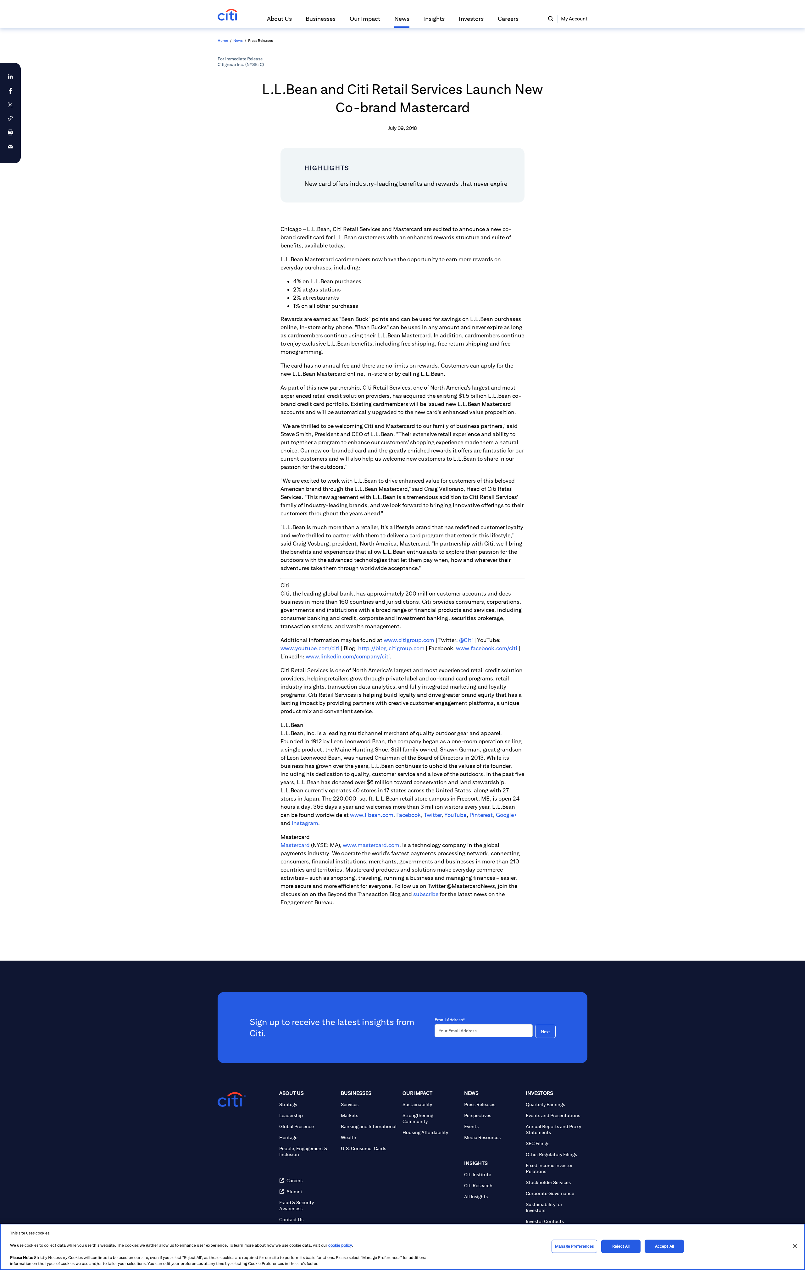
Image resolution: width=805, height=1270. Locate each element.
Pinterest (481, 815)
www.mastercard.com (371, 845)
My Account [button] (574, 19)
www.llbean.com (371, 815)
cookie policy (340, 1245)
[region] (402, 1247)
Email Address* (450, 1019)
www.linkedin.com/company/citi (348, 656)
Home (223, 40)
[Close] (795, 1246)
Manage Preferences (574, 1246)
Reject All (621, 1246)
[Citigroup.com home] (232, 1099)
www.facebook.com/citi (486, 648)
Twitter (432, 815)
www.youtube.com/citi (310, 648)
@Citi (466, 640)
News (238, 40)
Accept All (664, 1246)
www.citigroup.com (409, 640)
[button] (279, 21)
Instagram (305, 823)
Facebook (408, 815)
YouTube (455, 815)
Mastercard (295, 845)
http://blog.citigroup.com (391, 648)
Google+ (507, 815)
